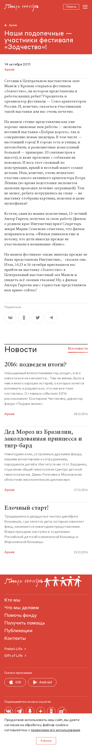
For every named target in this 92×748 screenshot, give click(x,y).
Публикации (18, 631)
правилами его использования (55, 730)
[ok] (24, 318)
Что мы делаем (21, 608)
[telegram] (51, 318)
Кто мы (12, 600)
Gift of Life (13, 656)
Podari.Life (13, 649)
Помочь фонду (20, 615)
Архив (13, 25)
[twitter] (38, 318)
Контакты (15, 638)
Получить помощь (24, 623)
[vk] (10, 318)
